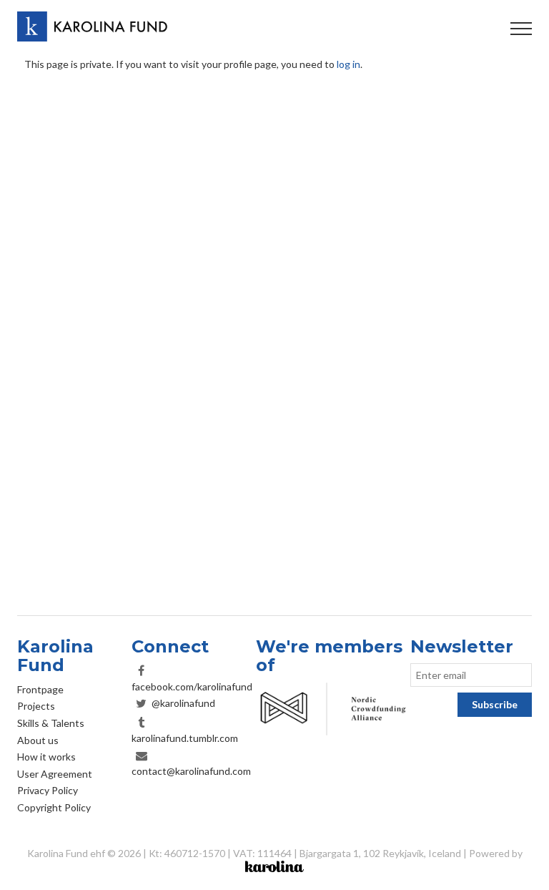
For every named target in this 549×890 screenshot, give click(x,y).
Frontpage (40, 689)
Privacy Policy (47, 790)
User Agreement (54, 774)
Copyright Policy (54, 807)
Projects (36, 706)
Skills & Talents (50, 723)
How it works (46, 756)
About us (38, 740)
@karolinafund (183, 703)
